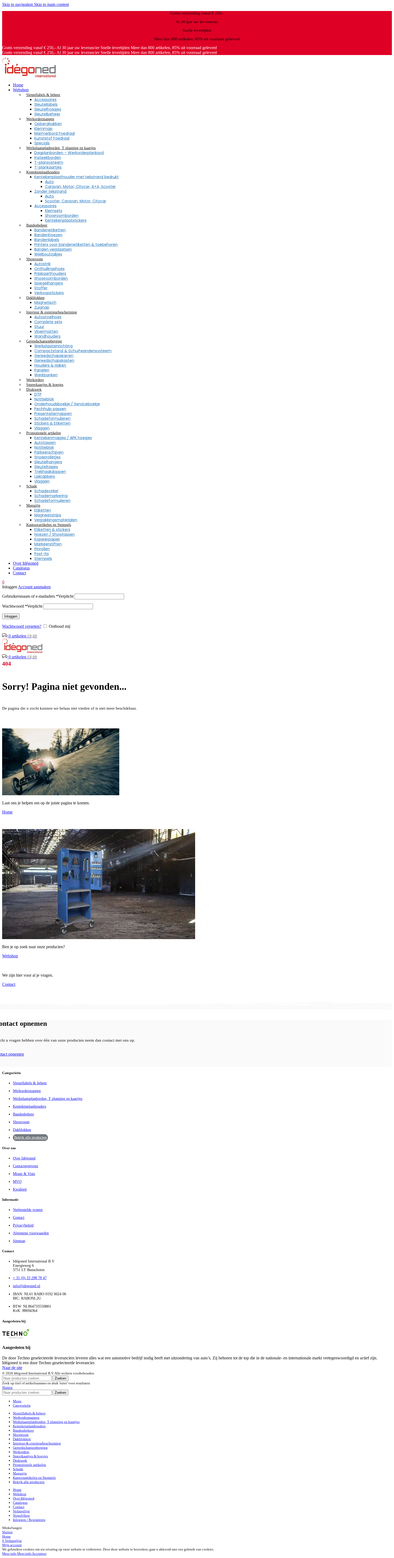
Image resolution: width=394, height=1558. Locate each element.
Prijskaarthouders (50, 273)
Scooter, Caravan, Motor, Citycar (75, 201)
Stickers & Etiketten (52, 423)
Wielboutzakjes (48, 254)
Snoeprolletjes (47, 457)
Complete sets (48, 321)
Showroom (21, 1122)
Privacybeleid (23, 1225)
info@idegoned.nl (26, 1286)
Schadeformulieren (52, 418)
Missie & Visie (24, 1174)
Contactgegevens (25, 1166)
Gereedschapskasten (54, 360)
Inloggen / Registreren (29, 1520)
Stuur (39, 326)
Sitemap (19, 1241)
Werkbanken (46, 375)
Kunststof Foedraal (51, 138)
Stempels (43, 558)
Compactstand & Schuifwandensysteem (72, 350)
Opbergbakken (48, 123)
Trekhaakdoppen (50, 471)
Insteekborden (47, 157)
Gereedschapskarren (53, 355)
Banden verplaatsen (53, 249)
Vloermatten (46, 331)
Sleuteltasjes (46, 466)
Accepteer (39, 1554)
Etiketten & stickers (52, 529)
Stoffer (40, 288)
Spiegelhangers (48, 283)
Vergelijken (21, 1515)
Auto (49, 181)
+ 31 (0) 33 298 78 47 (30, 1278)
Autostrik (42, 264)
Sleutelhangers (48, 462)
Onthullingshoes (49, 268)
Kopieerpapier (47, 539)
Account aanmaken (34, 587)
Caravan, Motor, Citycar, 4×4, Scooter (80, 186)
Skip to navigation (18, 4)
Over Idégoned (24, 1158)
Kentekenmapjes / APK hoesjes (63, 437)
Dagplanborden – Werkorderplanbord (69, 152)
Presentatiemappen (53, 413)
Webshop (10, 956)
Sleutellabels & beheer (30, 1083)
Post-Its (41, 553)
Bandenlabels (46, 239)
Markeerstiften (48, 544)
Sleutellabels (46, 104)
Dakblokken (22, 1130)
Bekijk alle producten (30, 1138)
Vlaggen (42, 428)
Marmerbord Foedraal (54, 133)
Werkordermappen (27, 1091)
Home (7, 812)
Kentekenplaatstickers (66, 220)
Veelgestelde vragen (28, 1210)
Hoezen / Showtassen (54, 534)
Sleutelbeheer (47, 114)
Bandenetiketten (50, 230)
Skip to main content (51, 4)
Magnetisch (45, 302)
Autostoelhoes (47, 317)
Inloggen (10, 616)
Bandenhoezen (48, 235)
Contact (8, 984)
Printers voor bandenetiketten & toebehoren (76, 244)
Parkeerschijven (49, 452)
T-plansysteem (48, 162)
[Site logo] (29, 76)
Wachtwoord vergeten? (21, 626)
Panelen (41, 370)
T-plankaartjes (48, 167)
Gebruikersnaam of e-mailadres (37, 596)
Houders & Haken (50, 365)
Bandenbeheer (23, 1114)
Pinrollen (42, 549)
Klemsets (53, 210)
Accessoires (45, 99)
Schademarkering (51, 495)
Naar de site (12, 1367)
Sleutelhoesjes (47, 109)
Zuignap (41, 307)
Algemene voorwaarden (31, 1233)
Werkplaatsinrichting (53, 346)
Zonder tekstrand (50, 191)
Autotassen (45, 442)
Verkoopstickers (49, 292)
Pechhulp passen (50, 408)
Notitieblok (44, 399)
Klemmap (43, 128)
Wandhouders (47, 336)
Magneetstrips (47, 515)
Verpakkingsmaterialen (55, 520)
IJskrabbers (44, 476)
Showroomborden (62, 215)
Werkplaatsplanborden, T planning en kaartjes (47, 1099)
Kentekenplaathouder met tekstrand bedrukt (76, 177)
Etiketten (42, 510)
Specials (42, 143)
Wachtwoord (22, 606)
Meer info (16, 1554)
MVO (17, 1182)
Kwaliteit (20, 1189)
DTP (38, 394)
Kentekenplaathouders (29, 1106)
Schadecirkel (46, 491)
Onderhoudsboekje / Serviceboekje (67, 404)
